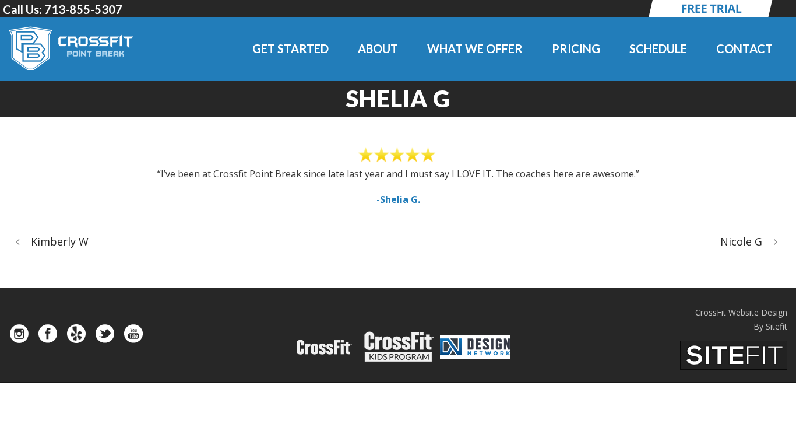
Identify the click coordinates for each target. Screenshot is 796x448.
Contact (744, 48)
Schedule (658, 48)
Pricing (576, 48)
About (378, 48)
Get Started (290, 48)
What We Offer (475, 48)
